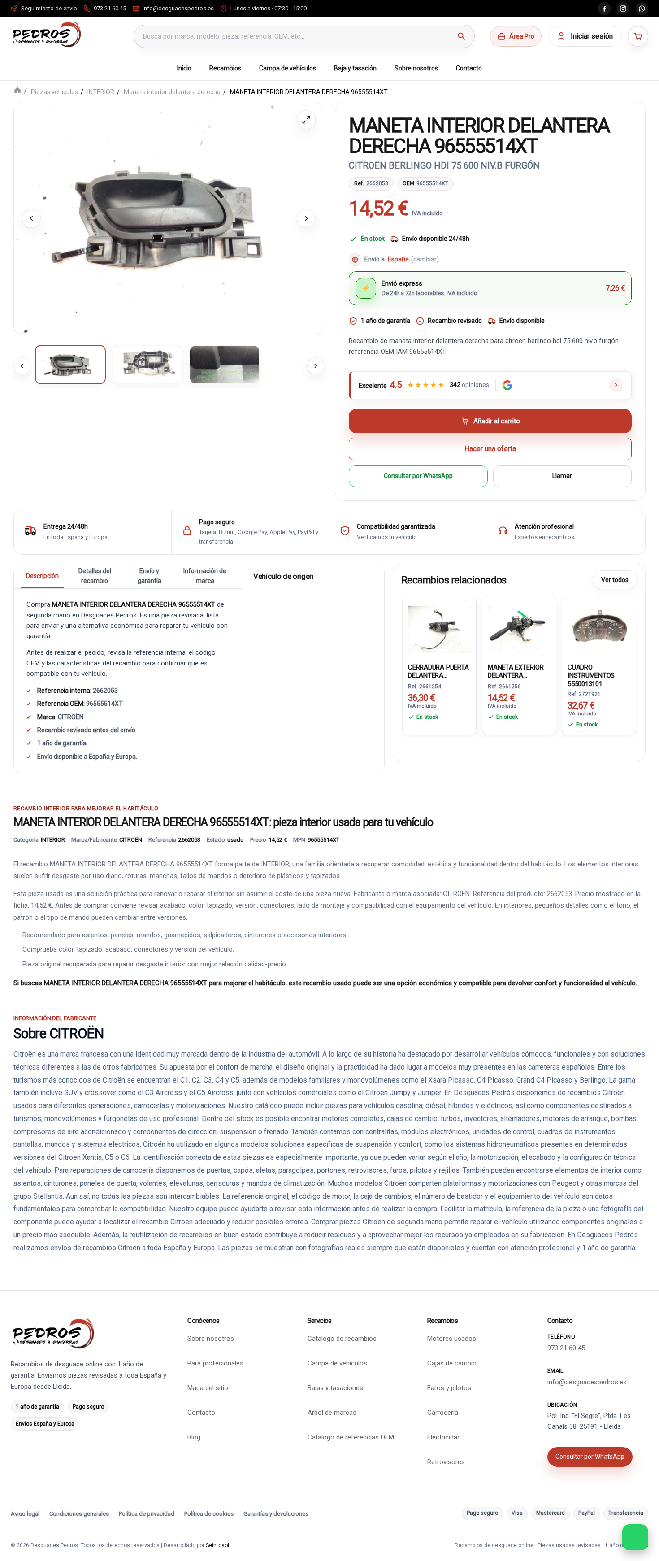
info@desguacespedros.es (587, 1382)
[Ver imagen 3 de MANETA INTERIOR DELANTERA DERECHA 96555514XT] (224, 364)
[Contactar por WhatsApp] (635, 1537)
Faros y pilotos (449, 1388)
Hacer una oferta (490, 448)
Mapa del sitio (207, 1388)
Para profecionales (215, 1363)
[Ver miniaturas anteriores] (21, 365)
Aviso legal (25, 1513)
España (413, 258)
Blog (193, 1437)
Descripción (42, 575)
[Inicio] (17, 91)
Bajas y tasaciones (335, 1388)
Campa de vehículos (287, 68)
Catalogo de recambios (342, 1339)
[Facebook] (604, 8)
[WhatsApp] (642, 8)
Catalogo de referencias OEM (351, 1437)
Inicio (184, 68)
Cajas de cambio (452, 1363)
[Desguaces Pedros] (46, 34)
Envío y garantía (149, 575)
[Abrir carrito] (638, 36)
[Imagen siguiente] (306, 218)
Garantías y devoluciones (275, 1513)
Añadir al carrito (496, 421)
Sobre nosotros (416, 68)
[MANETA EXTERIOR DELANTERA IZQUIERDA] (519, 628)
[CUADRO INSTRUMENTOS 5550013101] (599, 628)
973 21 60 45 (566, 1348)
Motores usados (451, 1339)
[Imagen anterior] (31, 218)
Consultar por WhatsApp (418, 475)
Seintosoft (218, 1545)
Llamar (562, 475)
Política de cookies (209, 1513)
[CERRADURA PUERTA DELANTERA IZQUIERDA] (439, 628)
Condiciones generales (79, 1513)
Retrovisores (446, 1462)
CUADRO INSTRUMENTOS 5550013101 (591, 675)
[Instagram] (623, 8)
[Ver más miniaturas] (315, 365)
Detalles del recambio (94, 575)
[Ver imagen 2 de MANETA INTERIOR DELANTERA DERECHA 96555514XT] (147, 364)
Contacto (469, 68)
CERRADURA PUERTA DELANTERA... (438, 671)
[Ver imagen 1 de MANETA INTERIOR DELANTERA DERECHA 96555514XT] (70, 364)
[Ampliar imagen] (306, 119)
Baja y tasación (355, 68)
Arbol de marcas (332, 1413)
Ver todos (615, 579)
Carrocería (442, 1413)
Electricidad (444, 1437)
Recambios (225, 68)
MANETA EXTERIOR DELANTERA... (516, 671)
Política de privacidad (146, 1513)
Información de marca (204, 575)
